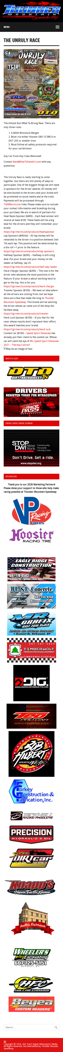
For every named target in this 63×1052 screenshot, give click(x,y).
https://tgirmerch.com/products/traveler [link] (26, 313)
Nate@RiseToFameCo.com (27, 161)
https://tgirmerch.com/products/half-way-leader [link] (30, 266)
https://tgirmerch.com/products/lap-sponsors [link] (29, 251)
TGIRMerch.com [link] (12, 204)
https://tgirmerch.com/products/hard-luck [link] (27, 329)
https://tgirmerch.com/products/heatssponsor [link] (29, 231)
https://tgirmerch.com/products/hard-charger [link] (29, 286)
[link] (38, 333)
